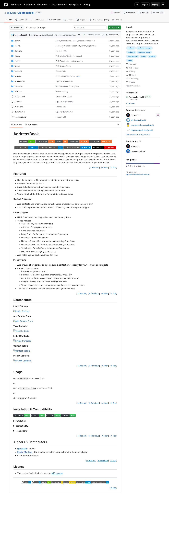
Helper (17, 56)
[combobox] (91, 27)
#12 (78, 76)
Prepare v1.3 (61, 71)
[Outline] (118, 124)
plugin (143, 56)
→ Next (104, 167)
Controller (18, 51)
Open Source (58, 4)
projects (152, 56)
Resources (42, 4)
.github (17, 41)
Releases (18, 71)
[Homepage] (6, 4)
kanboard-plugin (144, 52)
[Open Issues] (57, 482)
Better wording (62, 91)
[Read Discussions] (83, 482)
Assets (17, 46)
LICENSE (18, 102)
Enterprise (74, 4)
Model (17, 66)
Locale (17, 61)
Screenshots (20, 81)
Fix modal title (61, 51)
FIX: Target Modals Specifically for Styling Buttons (76, 46)
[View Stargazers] (27, 482)
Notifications (130, 13)
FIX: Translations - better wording (69, 61)
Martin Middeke (24, 452)
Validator (18, 91)
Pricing (87, 4)
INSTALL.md (20, 97)
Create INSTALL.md (64, 97)
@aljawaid (22, 448)
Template (18, 86)
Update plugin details (64, 102)
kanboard (131, 52)
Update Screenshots (64, 81)
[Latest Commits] (100, 482)
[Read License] (46, 482)
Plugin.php (19, 107)
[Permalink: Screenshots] (11, 299)
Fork (145, 13)
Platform (15, 4)
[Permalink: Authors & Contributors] (11, 442)
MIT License (57, 473)
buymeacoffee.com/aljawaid (142, 125)
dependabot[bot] (22, 35)
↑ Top (113, 167)
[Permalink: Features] (11, 173)
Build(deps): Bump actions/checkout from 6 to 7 (61, 35)
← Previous (94, 293)
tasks (130, 60)
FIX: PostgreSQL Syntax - (66, 76)
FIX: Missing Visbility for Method (69, 56)
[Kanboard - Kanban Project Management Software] (104, 148)
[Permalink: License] (11, 466)
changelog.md (20, 117)
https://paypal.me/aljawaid (142, 130)
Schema (18, 76)
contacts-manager (144, 48)
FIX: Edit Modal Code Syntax (67, 86)
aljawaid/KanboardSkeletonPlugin (138, 175)
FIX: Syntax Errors (63, 66)
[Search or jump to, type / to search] (137, 4)
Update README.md (64, 112)
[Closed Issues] (69, 482)
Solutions (28, 4)
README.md (20, 112)
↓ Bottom (94, 167)
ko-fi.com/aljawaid (138, 120)
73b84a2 (90, 35)
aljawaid (11, 12)
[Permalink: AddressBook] (11, 134)
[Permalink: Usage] (11, 372)
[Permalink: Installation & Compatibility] (11, 409)
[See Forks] (36, 482)
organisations (133, 56)
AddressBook (26, 12)
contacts (131, 48)
